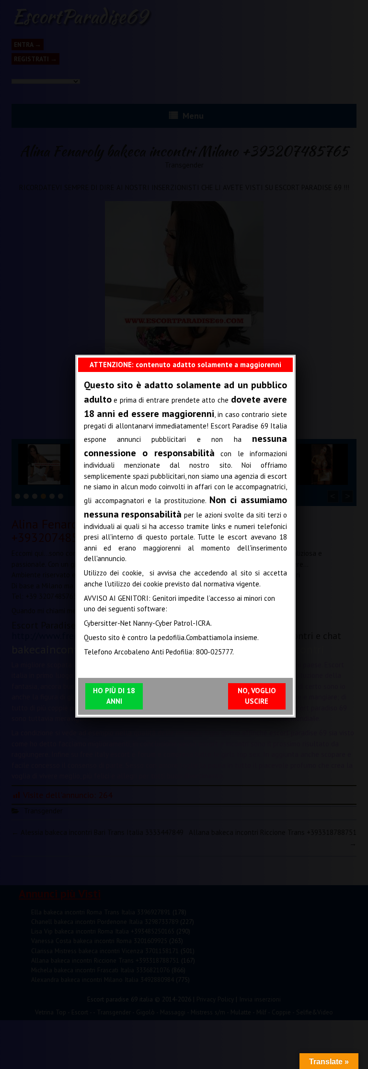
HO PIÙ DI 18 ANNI (114, 696)
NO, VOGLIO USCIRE (257, 696)
